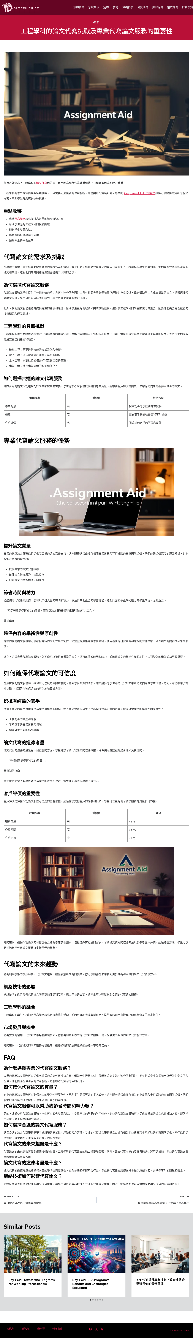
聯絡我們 (26, 1328)
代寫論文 (19, 218)
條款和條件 (57, 1328)
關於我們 (11, 1328)
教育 (115, 7)
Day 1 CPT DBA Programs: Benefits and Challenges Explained (90, 1284)
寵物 (106, 7)
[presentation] (33, 1254)
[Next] (184, 1266)
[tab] (90, 1300)
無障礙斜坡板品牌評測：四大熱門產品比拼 (163, 1200)
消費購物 (142, 7)
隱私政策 (41, 1328)
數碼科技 (127, 7)
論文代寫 (41, 183)
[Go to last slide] (8, 1266)
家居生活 (93, 7)
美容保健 (157, 7)
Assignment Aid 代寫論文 (139, 193)
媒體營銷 (78, 7)
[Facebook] (90, 1329)
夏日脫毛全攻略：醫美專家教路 (23, 1200)
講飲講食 (172, 7)
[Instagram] (102, 1329)
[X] (96, 1329)
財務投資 (187, 7)
